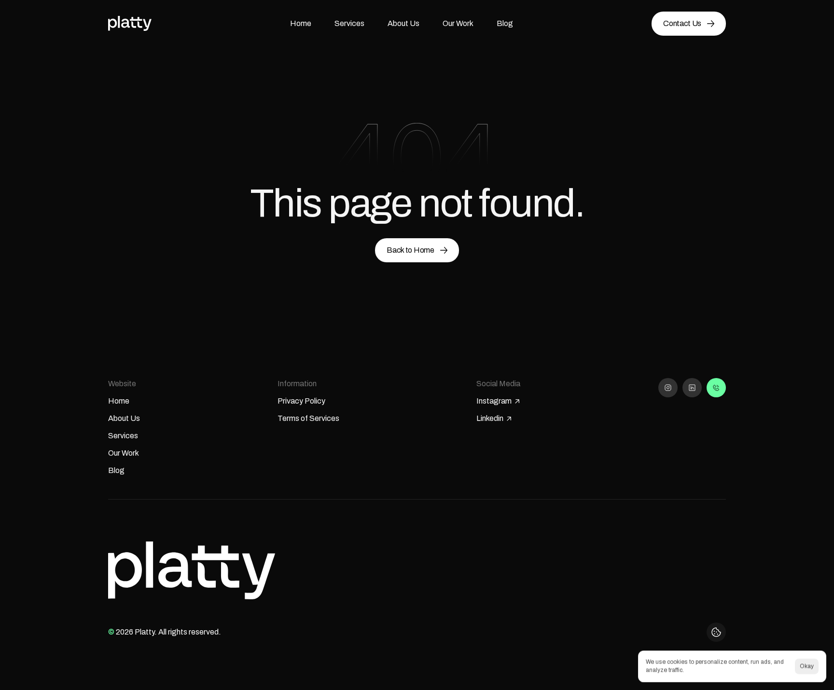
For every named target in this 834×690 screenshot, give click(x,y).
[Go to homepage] (130, 23)
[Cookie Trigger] (716, 632)
